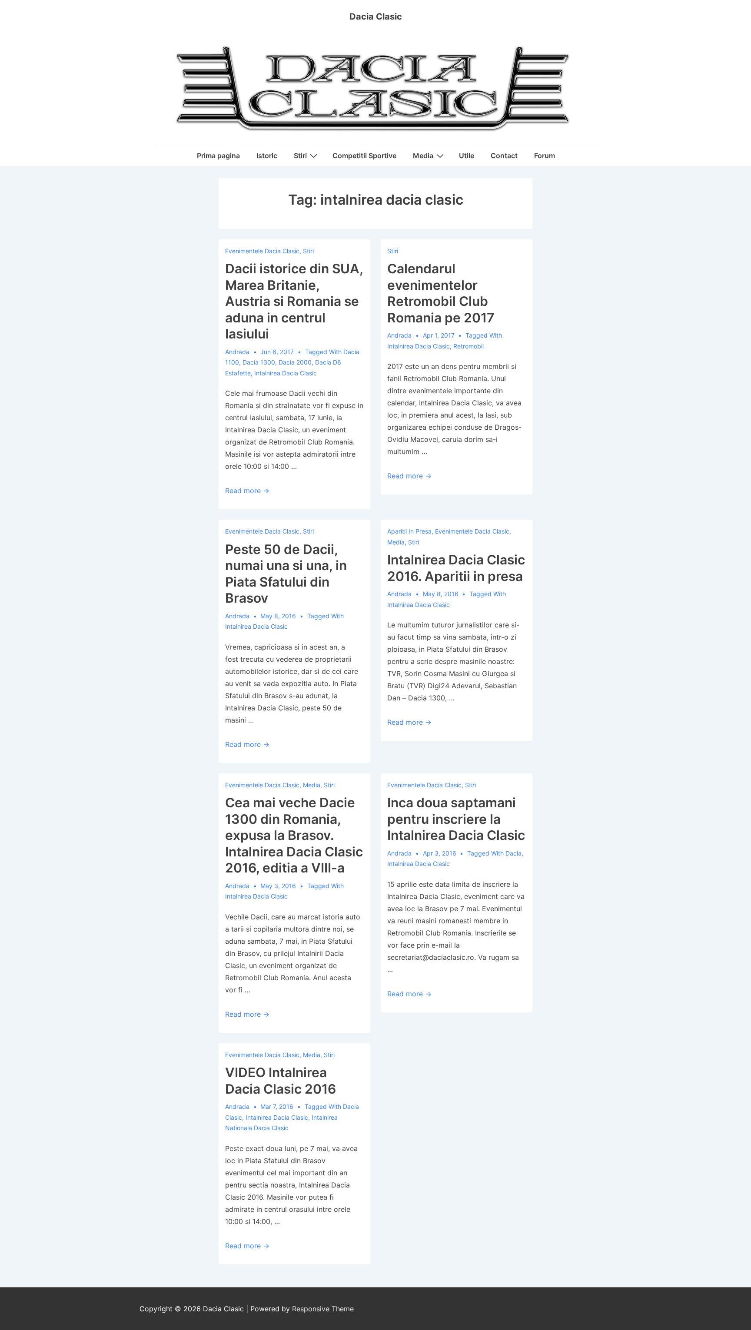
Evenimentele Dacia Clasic (262, 251)
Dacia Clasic (375, 16)
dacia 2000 (295, 362)
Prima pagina (218, 155)
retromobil (468, 346)
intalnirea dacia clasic (285, 373)
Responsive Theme (323, 1308)
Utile (466, 155)
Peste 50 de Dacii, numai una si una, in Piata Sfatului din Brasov (286, 573)
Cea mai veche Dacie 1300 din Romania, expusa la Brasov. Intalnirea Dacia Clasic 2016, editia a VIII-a (294, 835)
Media (423, 155)
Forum (544, 155)
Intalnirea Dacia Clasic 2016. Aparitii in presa (456, 568)
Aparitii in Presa (409, 531)
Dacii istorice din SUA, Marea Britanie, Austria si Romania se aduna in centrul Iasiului (294, 301)
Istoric (266, 155)
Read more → (247, 490)
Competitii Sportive (364, 155)
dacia (513, 853)
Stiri (300, 155)
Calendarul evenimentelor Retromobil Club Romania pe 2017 (441, 293)
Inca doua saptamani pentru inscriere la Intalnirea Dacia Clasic (456, 819)
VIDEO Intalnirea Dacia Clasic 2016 (280, 1081)
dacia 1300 (259, 362)
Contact (504, 155)
